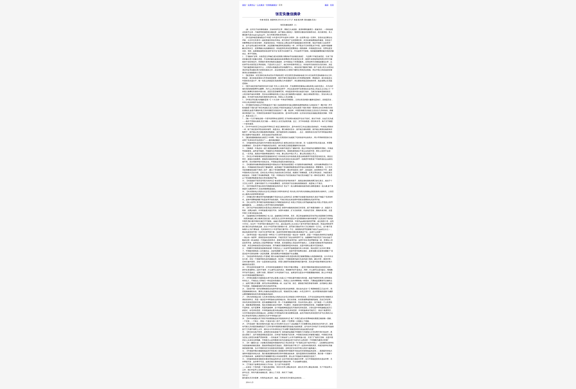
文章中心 (251, 5)
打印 (332, 5)
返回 (326, 5)
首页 (244, 5)
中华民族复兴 (271, 5)
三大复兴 (260, 5)
